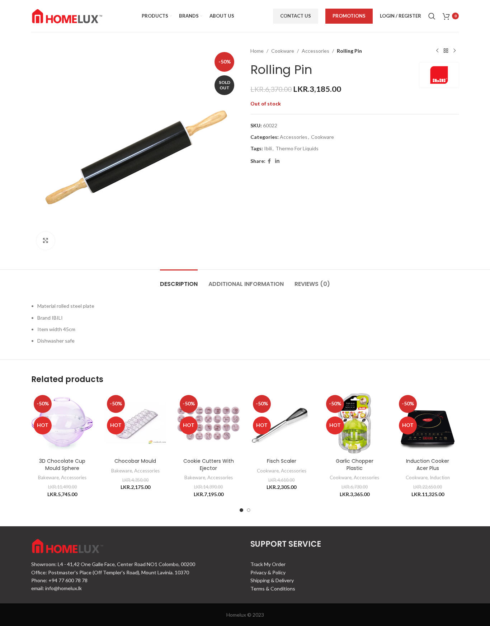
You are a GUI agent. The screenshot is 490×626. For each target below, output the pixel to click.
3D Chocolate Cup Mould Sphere (62, 464)
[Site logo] (67, 15)
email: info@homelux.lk (56, 588)
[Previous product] (437, 51)
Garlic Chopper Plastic (354, 464)
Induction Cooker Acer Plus (427, 464)
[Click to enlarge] (46, 241)
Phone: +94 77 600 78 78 (59, 580)
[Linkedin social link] (277, 161)
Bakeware (48, 477)
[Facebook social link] (269, 161)
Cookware (282, 51)
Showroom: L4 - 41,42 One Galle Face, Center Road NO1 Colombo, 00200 (113, 564)
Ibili (268, 148)
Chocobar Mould (135, 461)
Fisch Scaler (281, 461)
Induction (440, 477)
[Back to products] (446, 51)
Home (257, 51)
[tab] (179, 280)
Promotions (349, 16)
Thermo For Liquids (297, 148)
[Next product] (454, 51)
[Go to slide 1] (241, 510)
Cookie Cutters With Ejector (208, 464)
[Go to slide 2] (248, 510)
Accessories (315, 51)
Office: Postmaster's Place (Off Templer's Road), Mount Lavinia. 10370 (110, 572)
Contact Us (295, 16)
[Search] (432, 16)
